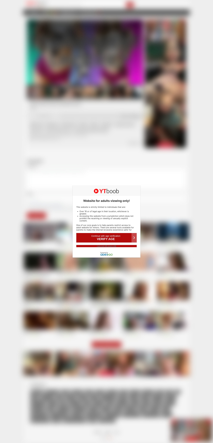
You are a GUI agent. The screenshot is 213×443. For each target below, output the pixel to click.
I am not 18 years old (106, 246)
